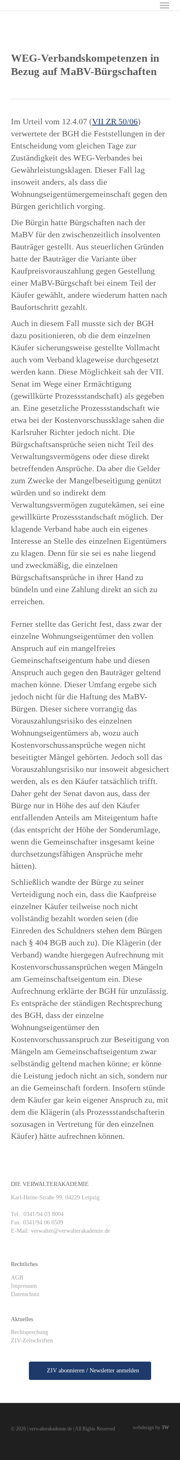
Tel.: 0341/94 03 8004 (37, 1214)
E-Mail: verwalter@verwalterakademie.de (60, 1231)
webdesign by (151, 1427)
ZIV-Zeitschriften (32, 1340)
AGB (17, 1277)
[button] (164, 5)
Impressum (24, 1286)
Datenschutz (25, 1294)
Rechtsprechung (29, 1332)
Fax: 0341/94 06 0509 (37, 1222)
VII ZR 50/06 (115, 121)
